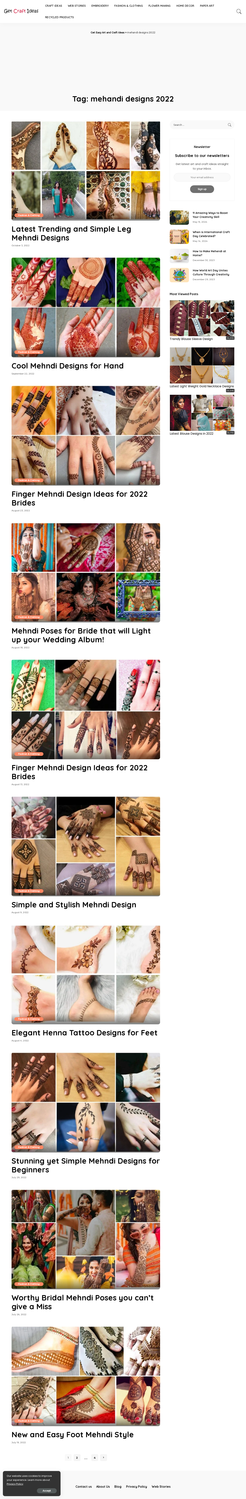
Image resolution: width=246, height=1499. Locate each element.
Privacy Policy (15, 1484)
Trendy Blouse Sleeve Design (191, 339)
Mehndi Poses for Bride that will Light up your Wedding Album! (81, 635)
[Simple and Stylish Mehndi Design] (86, 846)
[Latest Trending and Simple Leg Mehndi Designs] (86, 170)
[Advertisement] (123, 63)
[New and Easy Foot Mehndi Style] (86, 1376)
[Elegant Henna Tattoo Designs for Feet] (86, 974)
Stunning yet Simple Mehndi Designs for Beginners (86, 1165)
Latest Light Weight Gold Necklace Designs (202, 386)
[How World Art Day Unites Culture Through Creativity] (179, 275)
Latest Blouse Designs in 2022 (191, 433)
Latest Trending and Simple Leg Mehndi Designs (71, 233)
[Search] (239, 11)
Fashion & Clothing (29, 215)
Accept (47, 1490)
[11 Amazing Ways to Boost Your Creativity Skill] (179, 217)
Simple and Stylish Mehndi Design (74, 904)
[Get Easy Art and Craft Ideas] (21, 11)
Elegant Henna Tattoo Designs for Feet (85, 1032)
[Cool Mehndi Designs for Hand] (86, 307)
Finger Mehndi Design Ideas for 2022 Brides (80, 498)
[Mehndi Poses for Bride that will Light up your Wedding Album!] (86, 572)
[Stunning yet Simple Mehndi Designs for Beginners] (86, 1102)
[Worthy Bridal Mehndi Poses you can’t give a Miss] (86, 1239)
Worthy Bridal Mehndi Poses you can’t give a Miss (83, 1302)
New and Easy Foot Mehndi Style (73, 1434)
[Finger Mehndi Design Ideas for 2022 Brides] (86, 435)
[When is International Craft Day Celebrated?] (179, 237)
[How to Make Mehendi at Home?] (179, 256)
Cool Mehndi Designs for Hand (68, 365)
